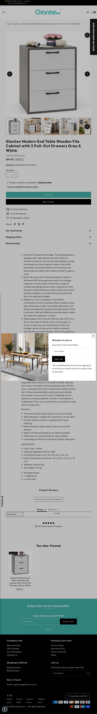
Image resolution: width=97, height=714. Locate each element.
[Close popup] (93, 336)
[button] (5, 709)
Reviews (2, 503)
